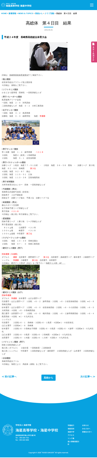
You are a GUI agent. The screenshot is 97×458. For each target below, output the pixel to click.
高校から (48, 377)
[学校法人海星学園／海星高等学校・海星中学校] (16, 5)
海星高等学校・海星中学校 (36, 430)
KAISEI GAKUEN (48, 452)
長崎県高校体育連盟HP (19, 75)
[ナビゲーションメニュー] (91, 5)
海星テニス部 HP (55, 263)
